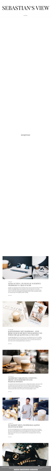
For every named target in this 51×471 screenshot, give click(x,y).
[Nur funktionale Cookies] (49, 468)
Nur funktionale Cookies (24, 469)
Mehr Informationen (33, 469)
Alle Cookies (16, 469)
